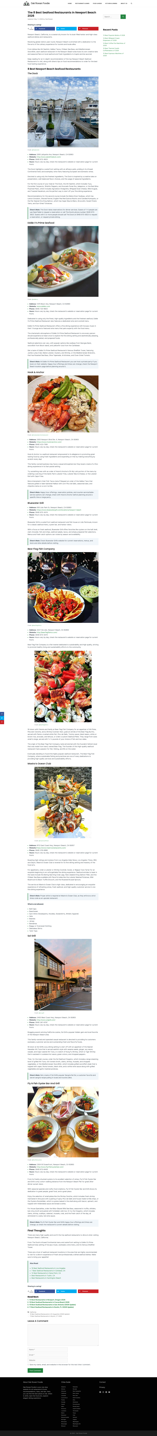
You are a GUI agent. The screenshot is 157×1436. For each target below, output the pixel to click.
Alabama (63, 1386)
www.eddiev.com (43, 306)
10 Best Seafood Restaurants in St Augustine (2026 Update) (50, 1314)
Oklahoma (75, 1402)
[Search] (123, 17)
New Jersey (76, 1393)
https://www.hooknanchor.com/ (49, 442)
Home (70, 3)
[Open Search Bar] (131, 3)
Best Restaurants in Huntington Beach (46, 1278)
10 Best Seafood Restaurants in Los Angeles (48, 1268)
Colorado (63, 1395)
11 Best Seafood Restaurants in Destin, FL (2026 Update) (51, 1307)
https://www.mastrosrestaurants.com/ (51, 848)
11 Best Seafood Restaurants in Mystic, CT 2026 (46, 1316)
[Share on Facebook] (2, 714)
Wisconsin (75, 1426)
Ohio (74, 1400)
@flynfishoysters (37, 1160)
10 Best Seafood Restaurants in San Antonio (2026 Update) (52, 1305)
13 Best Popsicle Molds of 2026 (114, 35)
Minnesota (64, 1421)
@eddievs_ (35, 299)
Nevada (75, 1389)
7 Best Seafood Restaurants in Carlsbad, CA (48, 1271)
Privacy (102, 1387)
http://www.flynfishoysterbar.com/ (50, 1167)
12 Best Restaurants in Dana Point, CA (46, 1273)
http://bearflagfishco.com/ (47, 632)
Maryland (63, 1415)
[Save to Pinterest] (2, 722)
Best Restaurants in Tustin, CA (43, 1276)
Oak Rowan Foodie (40, 3)
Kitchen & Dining (111, 3)
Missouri (63, 1426)
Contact (102, 1382)
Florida (63, 1400)
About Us (124, 3)
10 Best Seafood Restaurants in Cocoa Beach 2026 (49, 1302)
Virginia (75, 1419)
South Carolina (76, 1408)
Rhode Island (76, 1406)
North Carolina (76, 1397)
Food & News (97, 3)
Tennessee (75, 1410)
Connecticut (64, 1397)
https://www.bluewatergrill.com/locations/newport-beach (59, 510)
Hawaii (63, 1404)
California (33, 1312)
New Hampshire (77, 1391)
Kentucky (63, 1408)
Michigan (63, 1419)
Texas (74, 1413)
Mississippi (64, 1423)
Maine (62, 1413)
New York (75, 1395)
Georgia (63, 1402)
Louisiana (63, 1410)
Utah (74, 1415)
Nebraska (75, 1386)
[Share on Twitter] (2, 718)
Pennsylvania (76, 1404)
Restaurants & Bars (82, 3)
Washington (76, 1421)
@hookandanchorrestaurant (40, 435)
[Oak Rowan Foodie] (26, 3)
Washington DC (77, 1423)
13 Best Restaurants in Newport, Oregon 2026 (47, 1300)
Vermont (75, 1417)
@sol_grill (41, 1013)
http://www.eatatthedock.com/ (49, 157)
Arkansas (63, 1391)
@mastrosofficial (44, 840)
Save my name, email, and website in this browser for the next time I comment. (60, 1365)
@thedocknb (35, 150)
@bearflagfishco (36, 625)
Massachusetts (65, 1417)
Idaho (62, 1406)
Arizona (63, 1389)
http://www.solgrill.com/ (46, 1020)
